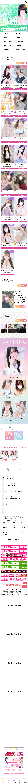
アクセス (14, 532)
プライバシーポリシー (14, 541)
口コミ (23, 527)
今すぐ (4, 530)
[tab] (11, 31)
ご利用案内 (14, 530)
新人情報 (5, 535)
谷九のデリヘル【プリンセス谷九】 (15, 539)
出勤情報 (5, 532)
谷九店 (4, 460)
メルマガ (23, 525)
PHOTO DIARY (20, 320)
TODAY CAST (21, 63)
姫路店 (13, 460)
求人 (23, 532)
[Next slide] (26, 18)
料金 (14, 527)
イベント (23, 522)
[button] (2, 1)
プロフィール (20, 306)
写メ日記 (14, 522)
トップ (4, 522)
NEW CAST (21, 285)
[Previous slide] (2, 18)
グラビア (14, 525)
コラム (23, 530)
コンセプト (4, 525)
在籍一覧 (5, 527)
